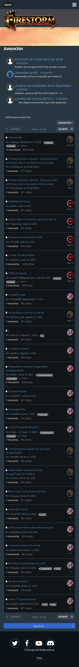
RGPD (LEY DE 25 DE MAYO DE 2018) (39, 59)
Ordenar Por (64, 122)
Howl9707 (15, 396)
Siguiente (63, 129)
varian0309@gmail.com (22, 277)
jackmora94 (16, 550)
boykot (14, 603)
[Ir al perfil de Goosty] (70, 203)
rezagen (14, 456)
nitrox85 (14, 241)
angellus (14, 142)
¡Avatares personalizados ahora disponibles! (43, 85)
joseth (13, 206)
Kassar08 (15, 514)
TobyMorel (15, 224)
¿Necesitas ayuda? (26, 72)
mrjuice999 (16, 299)
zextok (13, 374)
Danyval (14, 496)
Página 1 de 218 (39, 129)
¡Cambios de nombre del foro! (34, 98)
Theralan (14, 568)
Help (39, 658)
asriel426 (15, 413)
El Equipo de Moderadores (40, 649)
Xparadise (15, 532)
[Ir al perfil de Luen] (70, 139)
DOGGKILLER (17, 317)
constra (14, 478)
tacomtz (14, 259)
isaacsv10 (15, 335)
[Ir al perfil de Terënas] (10, 74)
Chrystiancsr (16, 166)
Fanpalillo (15, 585)
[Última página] (72, 129)
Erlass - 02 (15, 432)
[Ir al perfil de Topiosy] (70, 296)
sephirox (14, 353)
